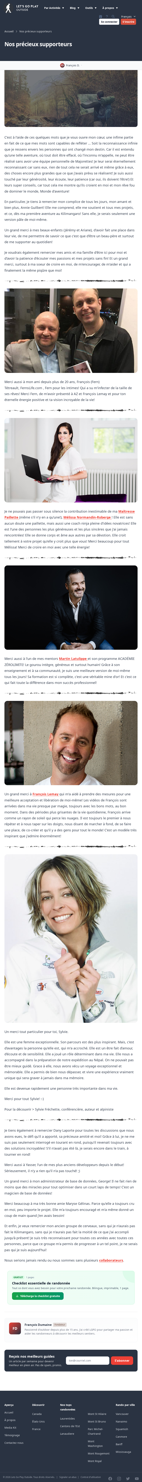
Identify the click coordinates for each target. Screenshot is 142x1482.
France (36, 1429)
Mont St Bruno (97, 1421)
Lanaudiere (67, 1433)
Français (126, 16)
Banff (119, 1444)
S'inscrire (128, 21)
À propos (108, 8)
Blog (73, 8)
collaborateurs (111, 1260)
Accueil (8, 31)
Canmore (121, 1436)
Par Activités (52, 8)
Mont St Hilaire (97, 1414)
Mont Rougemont (98, 1453)
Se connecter (109, 21)
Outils (89, 8)
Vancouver (122, 1414)
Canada (37, 1414)
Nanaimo (121, 1421)
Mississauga (123, 1452)
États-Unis (38, 1421)
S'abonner (122, 1361)
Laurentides (67, 1418)
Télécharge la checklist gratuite (40, 1296)
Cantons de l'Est (70, 1426)
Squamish (122, 1429)
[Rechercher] (113, 16)
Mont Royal (95, 1461)
